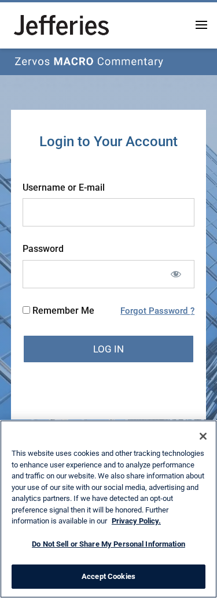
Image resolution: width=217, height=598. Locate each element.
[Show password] (175, 274)
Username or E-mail (64, 187)
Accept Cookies (108, 576)
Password (43, 248)
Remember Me (62, 310)
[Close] (203, 436)
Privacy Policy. (136, 521)
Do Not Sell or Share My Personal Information (108, 544)
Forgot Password (155, 311)
